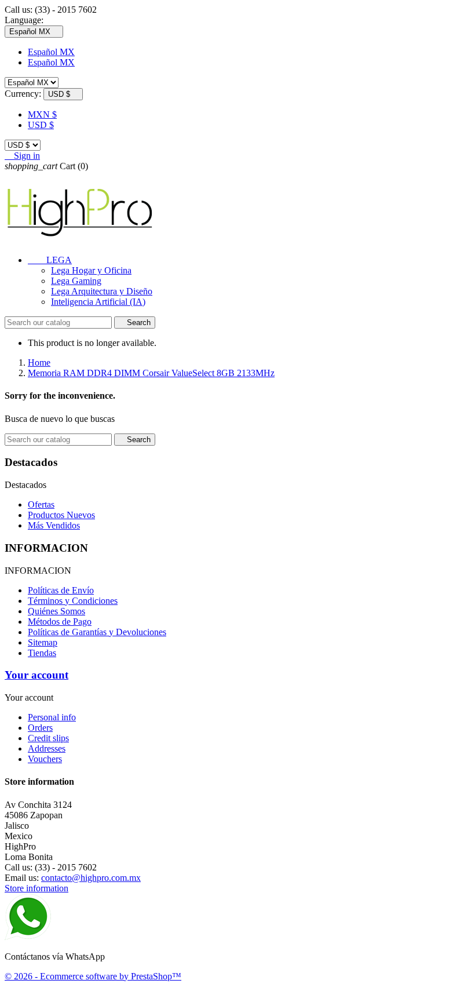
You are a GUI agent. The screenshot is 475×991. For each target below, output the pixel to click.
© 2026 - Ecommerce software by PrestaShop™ (93, 976)
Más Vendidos (54, 525)
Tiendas (42, 653)
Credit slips (48, 738)
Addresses (46, 748)
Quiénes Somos (56, 611)
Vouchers (45, 759)
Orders (40, 728)
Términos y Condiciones (73, 601)
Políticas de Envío (61, 590)
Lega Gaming (76, 281)
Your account (36, 675)
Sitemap (42, 642)
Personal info (52, 717)
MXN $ (42, 114)
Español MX (51, 52)
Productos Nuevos (61, 515)
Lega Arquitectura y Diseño (101, 291)
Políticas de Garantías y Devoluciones (97, 632)
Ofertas (41, 504)
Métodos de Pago (60, 621)
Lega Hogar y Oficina (91, 270)
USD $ (41, 125)
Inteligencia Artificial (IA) (98, 302)
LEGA (50, 260)
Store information (36, 888)
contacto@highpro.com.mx (91, 878)
